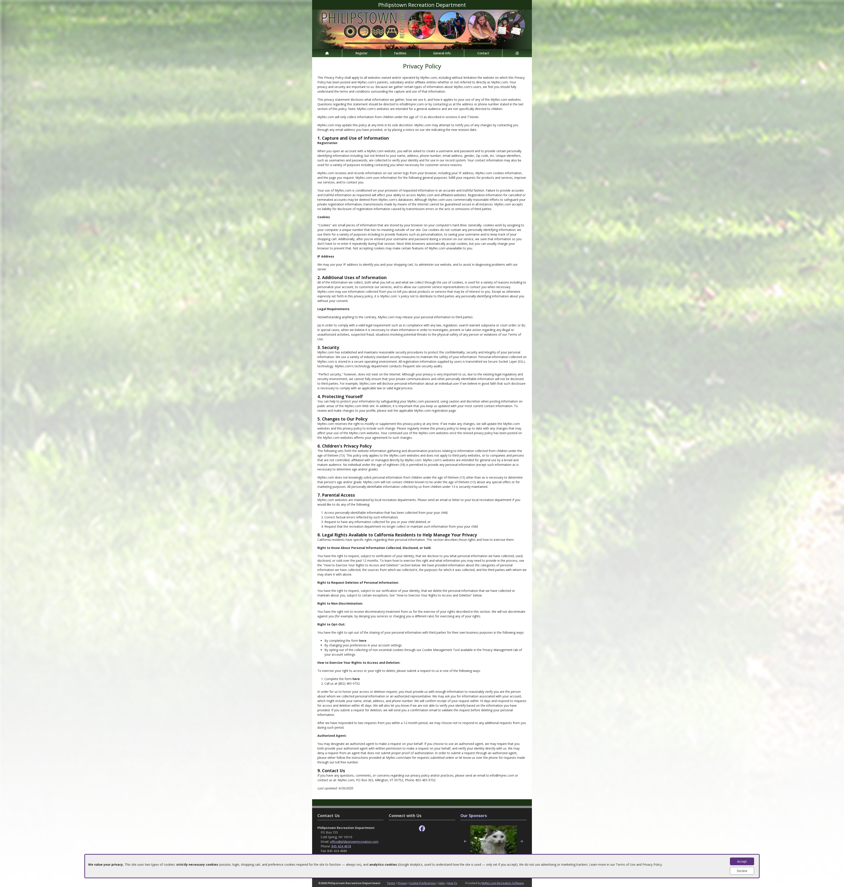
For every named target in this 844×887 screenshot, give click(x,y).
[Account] (517, 53)
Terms (391, 883)
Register (361, 53)
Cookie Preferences (422, 883)
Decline (742, 871)
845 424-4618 (341, 846)
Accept (742, 861)
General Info (442, 53)
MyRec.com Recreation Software (503, 883)
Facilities (400, 53)
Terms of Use (625, 864)
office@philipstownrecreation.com (354, 841)
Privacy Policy (652, 864)
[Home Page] (327, 53)
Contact (483, 53)
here (362, 640)
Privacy (402, 883)
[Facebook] (422, 828)
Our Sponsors (473, 815)
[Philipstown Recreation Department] (422, 29)
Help (441, 883)
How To (452, 883)
